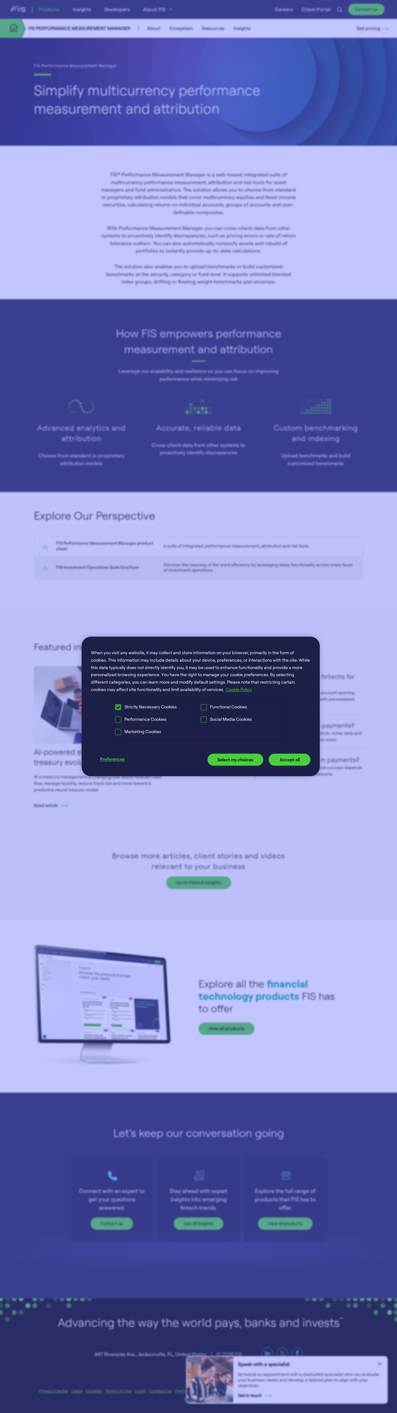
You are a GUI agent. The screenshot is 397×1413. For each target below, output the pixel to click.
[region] (201, 706)
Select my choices (235, 759)
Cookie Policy (239, 689)
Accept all (290, 759)
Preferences (112, 759)
